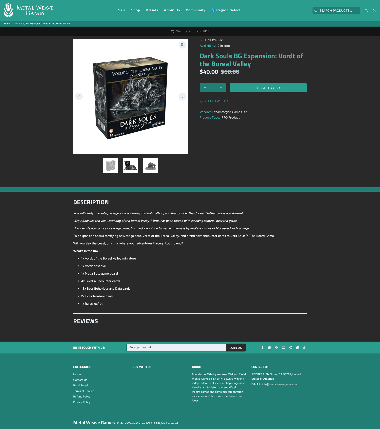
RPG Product (230, 117)
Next (182, 96)
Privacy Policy (81, 402)
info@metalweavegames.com (280, 384)
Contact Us (80, 380)
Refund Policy (81, 396)
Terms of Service (83, 391)
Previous (79, 96)
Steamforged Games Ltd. (230, 112)
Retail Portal (80, 385)
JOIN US (236, 347)
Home (7, 23)
